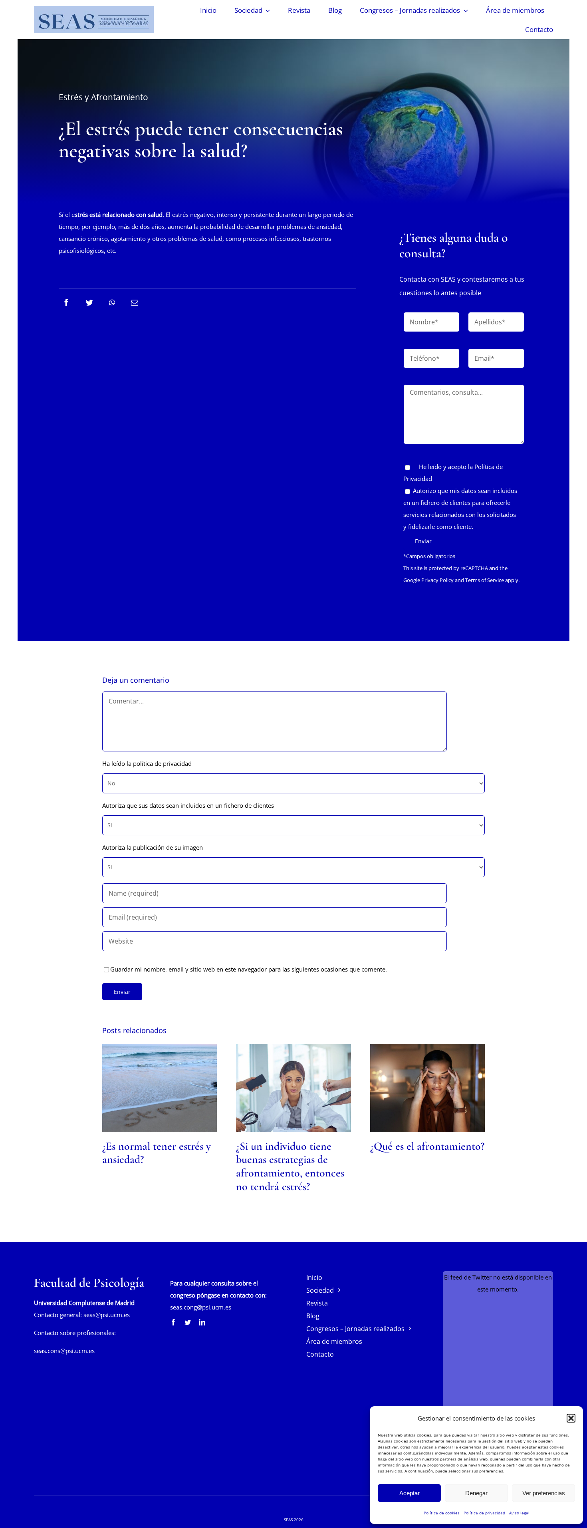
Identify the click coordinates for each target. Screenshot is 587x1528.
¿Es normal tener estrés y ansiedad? (156, 1152)
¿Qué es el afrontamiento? (427, 1146)
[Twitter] (89, 303)
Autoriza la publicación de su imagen (152, 847)
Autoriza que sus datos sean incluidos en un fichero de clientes (188, 805)
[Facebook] (66, 303)
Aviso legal (519, 1513)
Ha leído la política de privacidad (147, 763)
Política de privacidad (484, 1513)
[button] (571, 1418)
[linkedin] (202, 1322)
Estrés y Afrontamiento (103, 97)
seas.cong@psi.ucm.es (200, 1307)
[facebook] (173, 1322)
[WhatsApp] (112, 303)
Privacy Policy (437, 580)
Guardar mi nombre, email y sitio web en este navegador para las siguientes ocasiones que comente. (248, 969)
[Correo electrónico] (134, 303)
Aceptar (409, 1493)
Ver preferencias (543, 1493)
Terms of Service (484, 580)
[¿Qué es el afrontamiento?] (427, 1088)
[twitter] (187, 1322)
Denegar (476, 1493)
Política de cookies (442, 1513)
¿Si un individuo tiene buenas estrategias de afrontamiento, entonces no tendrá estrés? (290, 1166)
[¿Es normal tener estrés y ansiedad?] (159, 1088)
